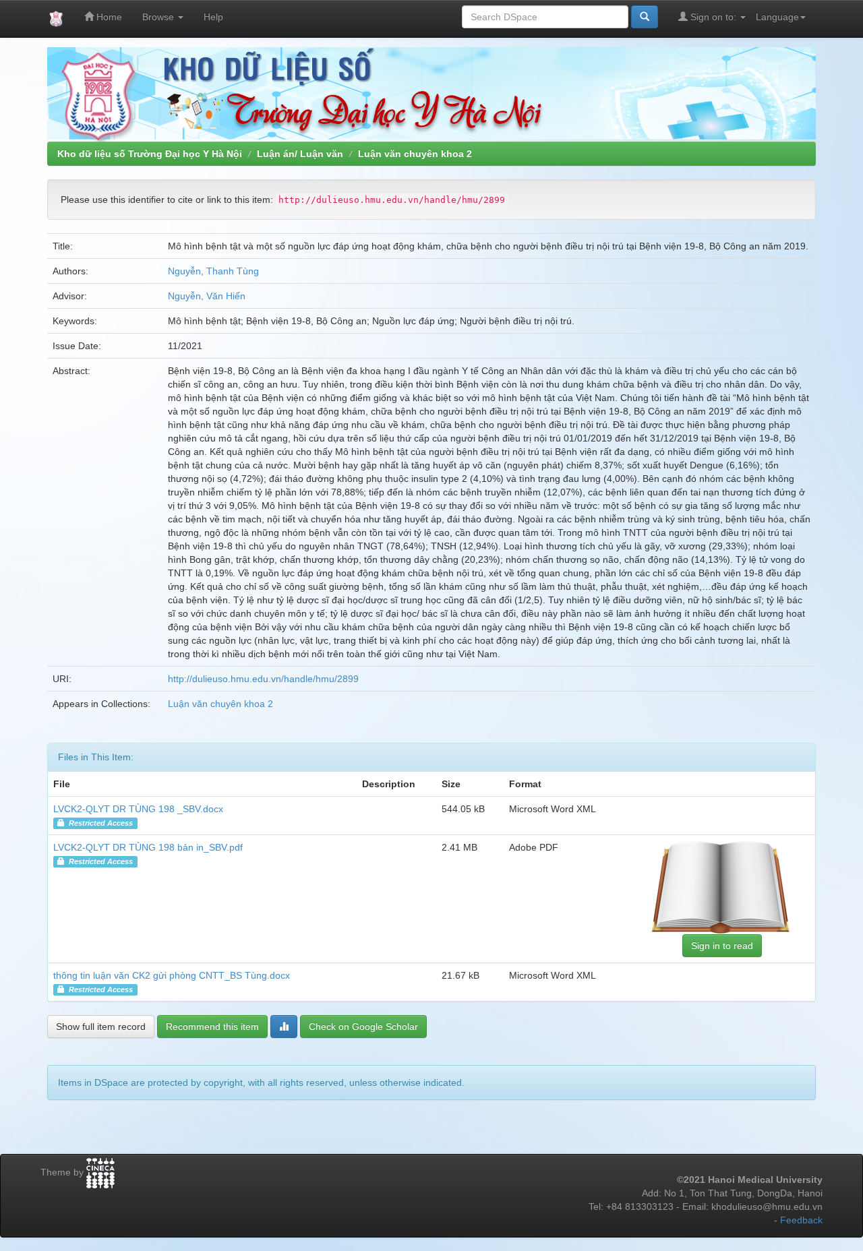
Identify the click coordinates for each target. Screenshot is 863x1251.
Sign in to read (722, 945)
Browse (159, 16)
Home (108, 16)
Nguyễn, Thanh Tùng (213, 271)
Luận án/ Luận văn (300, 153)
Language (777, 16)
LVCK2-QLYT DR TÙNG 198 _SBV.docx (138, 808)
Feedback (801, 1220)
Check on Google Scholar (363, 1026)
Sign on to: (713, 16)
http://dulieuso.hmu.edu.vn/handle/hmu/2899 (263, 678)
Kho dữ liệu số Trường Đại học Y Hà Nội (149, 153)
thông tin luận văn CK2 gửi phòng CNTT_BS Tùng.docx (171, 975)
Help (213, 16)
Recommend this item (212, 1026)
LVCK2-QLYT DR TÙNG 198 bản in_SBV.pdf (148, 847)
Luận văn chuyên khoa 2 (415, 153)
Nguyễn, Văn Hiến (206, 296)
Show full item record (101, 1026)
